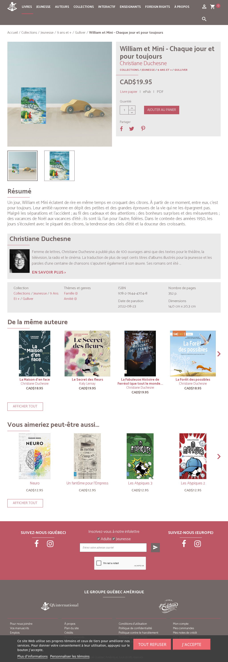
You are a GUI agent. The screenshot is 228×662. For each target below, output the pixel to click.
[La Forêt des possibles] (193, 353)
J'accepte (191, 644)
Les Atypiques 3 (140, 483)
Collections (83, 7)
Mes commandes (183, 628)
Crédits (68, 632)
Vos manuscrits (19, 628)
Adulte (105, 539)
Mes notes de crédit (185, 632)
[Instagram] (50, 545)
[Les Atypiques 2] (193, 456)
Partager (125, 122)
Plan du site (71, 628)
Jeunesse (43, 7)
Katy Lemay (87, 383)
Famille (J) (71, 294)
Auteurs (62, 7)
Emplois (15, 632)
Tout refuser (152, 644)
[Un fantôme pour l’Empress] (87, 456)
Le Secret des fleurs (87, 379)
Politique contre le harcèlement (138, 632)
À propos (181, 7)
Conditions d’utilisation (133, 624)
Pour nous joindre (21, 624)
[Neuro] (34, 456)
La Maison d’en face (35, 379)
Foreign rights (157, 7)
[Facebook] (37, 545)
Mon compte (181, 624)
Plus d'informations (32, 656)
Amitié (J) (70, 299)
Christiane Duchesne (35, 383)
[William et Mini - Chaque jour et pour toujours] (22, 166)
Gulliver (180, 70)
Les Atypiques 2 (193, 483)
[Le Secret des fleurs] (87, 353)
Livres (27, 7)
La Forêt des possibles (193, 379)
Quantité (125, 102)
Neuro (35, 483)
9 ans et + (164, 70)
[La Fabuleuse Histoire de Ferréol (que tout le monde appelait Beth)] (140, 353)
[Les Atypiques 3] (140, 456)
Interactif (106, 7)
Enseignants (130, 7)
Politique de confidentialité (135, 628)
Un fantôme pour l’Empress (87, 483)
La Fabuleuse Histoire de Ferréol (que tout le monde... (140, 381)
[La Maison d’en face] (34, 353)
